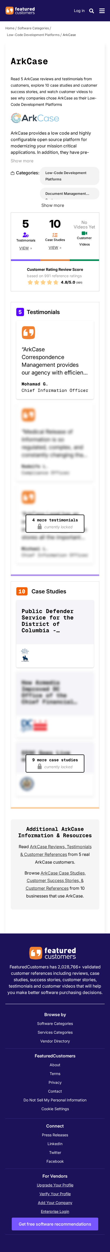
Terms (55, 1073)
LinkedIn (55, 1143)
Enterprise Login (55, 1211)
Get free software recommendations (55, 1224)
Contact (55, 1091)
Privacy (55, 1082)
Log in (79, 10)
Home (9, 28)
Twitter (55, 1152)
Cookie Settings (55, 1108)
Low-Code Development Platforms (33, 35)
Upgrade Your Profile (55, 1185)
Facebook (55, 1161)
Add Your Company (55, 1202)
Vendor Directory (55, 1041)
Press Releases (55, 1135)
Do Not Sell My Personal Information (55, 1100)
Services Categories (55, 1032)
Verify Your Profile (55, 1193)
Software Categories (33, 28)
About (55, 1064)
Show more (22, 160)
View (24, 248)
